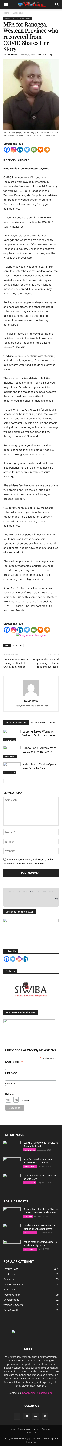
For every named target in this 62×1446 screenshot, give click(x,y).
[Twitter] (27, 150)
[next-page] (11, 781)
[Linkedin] (20, 150)
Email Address (14, 1061)
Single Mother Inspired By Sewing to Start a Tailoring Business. (46, 663)
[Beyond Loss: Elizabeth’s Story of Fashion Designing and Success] (12, 1213)
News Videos (24, 1428)
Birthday (9, 1094)
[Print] (40, 150)
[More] (47, 150)
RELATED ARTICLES (16, 722)
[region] (31, 989)
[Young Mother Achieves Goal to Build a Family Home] (12, 1246)
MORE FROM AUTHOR (43, 722)
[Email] (34, 150)
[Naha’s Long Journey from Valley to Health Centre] (12, 752)
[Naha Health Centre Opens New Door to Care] (12, 768)
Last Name (11, 1083)
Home (6, 12)
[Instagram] (14, 150)
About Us (46, 1428)
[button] (5, 4)
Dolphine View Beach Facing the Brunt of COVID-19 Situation (15, 663)
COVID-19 (17, 645)
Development (10, 756)
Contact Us (31, 1432)
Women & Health (23, 18)
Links (36, 1428)
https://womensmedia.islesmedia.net (31, 706)
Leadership (18, 12)
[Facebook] (7, 150)
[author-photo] (31, 696)
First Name (11, 1072)
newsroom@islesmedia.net (37, 1392)
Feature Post (9, 740)
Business (28, 1216)
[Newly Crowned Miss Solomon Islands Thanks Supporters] (12, 1230)
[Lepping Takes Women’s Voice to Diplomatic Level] (12, 735)
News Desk (12, 54)
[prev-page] (5, 781)
